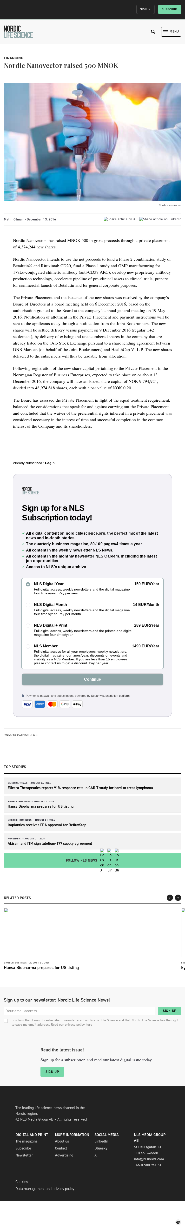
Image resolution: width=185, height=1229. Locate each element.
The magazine (26, 1141)
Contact (61, 1148)
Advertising (64, 1155)
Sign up (169, 1011)
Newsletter (24, 1155)
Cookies (21, 1181)
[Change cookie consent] (178, 1222)
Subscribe (170, 9)
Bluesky (100, 1148)
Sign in (145, 9)
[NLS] (18, 32)
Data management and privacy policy (44, 1188)
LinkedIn (101, 1141)
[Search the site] (153, 32)
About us (62, 1141)
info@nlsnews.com (149, 1159)
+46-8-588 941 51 (147, 1165)
